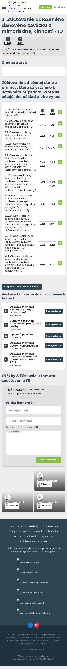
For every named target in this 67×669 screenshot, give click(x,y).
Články (22, 526)
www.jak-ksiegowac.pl (31, 593)
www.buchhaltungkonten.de (34, 582)
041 (7, 43)
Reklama (19, 536)
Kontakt (42, 541)
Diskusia (32, 536)
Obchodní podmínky (33, 649)
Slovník (38, 531)
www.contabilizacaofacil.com (35, 613)
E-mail (20, 420)
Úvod (12, 526)
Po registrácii (54, 312)
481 (20, 43)
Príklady (33, 526)
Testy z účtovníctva (20, 531)
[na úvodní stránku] (21, 7)
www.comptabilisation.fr (32, 603)
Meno (18, 410)
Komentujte (13, 431)
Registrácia (59, 7)
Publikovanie (27, 541)
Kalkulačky (51, 531)
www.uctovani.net (29, 572)
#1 (9, 389)
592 (42, 113)
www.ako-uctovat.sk (30, 562)
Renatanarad (18, 389)
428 (42, 161)
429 (42, 165)
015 (42, 203)
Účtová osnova (49, 526)
